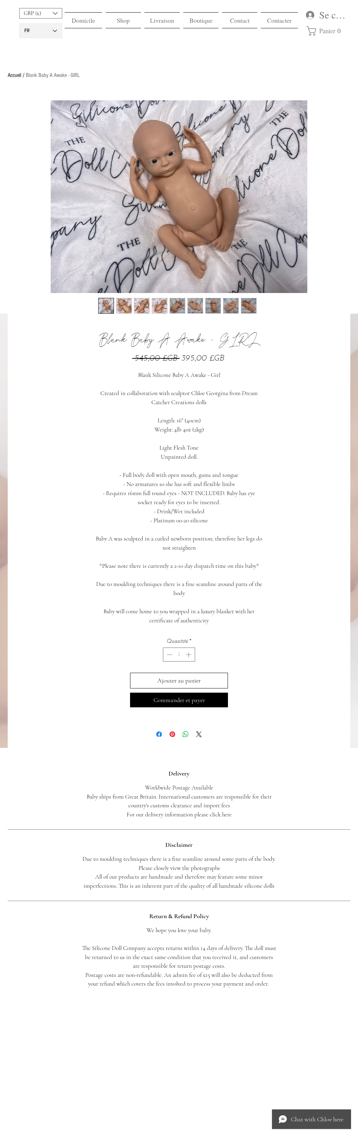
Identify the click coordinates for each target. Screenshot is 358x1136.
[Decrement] (169, 654)
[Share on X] (199, 734)
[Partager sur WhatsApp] (185, 734)
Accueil (14, 75)
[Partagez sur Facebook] (159, 734)
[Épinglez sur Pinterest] (172, 734)
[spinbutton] (179, 654)
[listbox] (40, 13)
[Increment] (189, 654)
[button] (40, 13)
